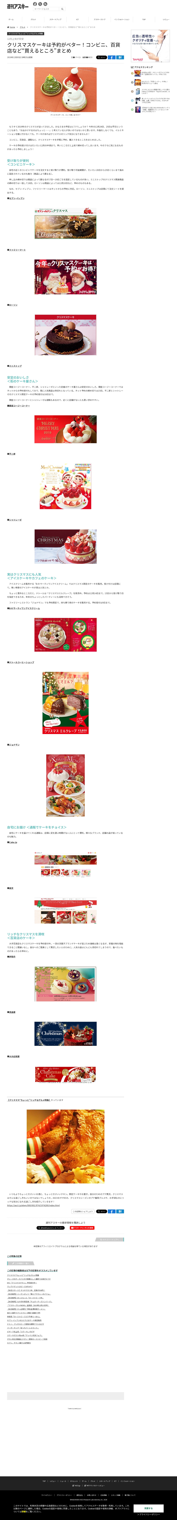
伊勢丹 (12, 956)
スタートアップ (33, 19)
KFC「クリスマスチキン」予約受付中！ (22, 1283)
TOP (121, 19)
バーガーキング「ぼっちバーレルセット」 (23, 1328)
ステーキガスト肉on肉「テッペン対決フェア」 (25, 1335)
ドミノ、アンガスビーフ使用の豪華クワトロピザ (25, 1324)
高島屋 (12, 1012)
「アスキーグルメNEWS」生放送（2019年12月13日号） (28, 1305)
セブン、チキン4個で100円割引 (19, 1343)
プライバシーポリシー (64, 1495)
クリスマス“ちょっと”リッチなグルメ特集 (25, 33)
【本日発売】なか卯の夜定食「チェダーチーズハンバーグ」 (29, 1301)
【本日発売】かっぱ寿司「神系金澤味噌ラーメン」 (26, 1309)
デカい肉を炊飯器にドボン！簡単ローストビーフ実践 (27, 1339)
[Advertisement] (123, 7)
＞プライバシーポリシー (148, 1514)
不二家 (12, 453)
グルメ (11, 19)
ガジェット (74, 1481)
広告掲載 (104, 1495)
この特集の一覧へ (22, 1263)
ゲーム (84, 1481)
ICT (55, 19)
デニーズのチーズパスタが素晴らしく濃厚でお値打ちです (29, 1279)
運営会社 (79, 1495)
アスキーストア (77, 19)
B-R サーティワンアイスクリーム (24, 608)
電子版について (130, 1495)
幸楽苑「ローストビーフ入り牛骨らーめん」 (24, 1317)
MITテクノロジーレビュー (96, 1485)
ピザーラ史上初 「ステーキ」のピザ (20, 1332)
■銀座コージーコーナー (18, 405)
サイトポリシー (46, 1495)
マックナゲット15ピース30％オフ (20, 1286)
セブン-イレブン (16, 198)
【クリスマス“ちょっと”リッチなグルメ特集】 (29, 1100)
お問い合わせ (91, 1495)
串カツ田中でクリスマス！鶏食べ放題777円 (23, 1313)
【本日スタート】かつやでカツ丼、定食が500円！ (26, 1290)
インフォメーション (99, 19)
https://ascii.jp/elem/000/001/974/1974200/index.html (33, 1205)
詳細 (24, 1511)
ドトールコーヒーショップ (21, 662)
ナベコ (78, 57)
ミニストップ (15, 365)
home (12, 27)
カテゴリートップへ (110, 1239)
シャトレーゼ (15, 519)
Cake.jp (13, 842)
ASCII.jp (77, 1485)
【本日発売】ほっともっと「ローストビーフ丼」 (25, 1298)
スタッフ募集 (115, 1495)
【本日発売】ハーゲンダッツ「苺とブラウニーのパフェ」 (29, 1294)
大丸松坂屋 (14, 1056)
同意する (148, 1508)
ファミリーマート (17, 249)
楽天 (11, 888)
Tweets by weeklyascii (74, 1408)
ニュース (63, 1481)
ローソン (13, 304)
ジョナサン (14, 744)
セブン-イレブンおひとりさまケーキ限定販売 (24, 1320)
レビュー (144, 19)
